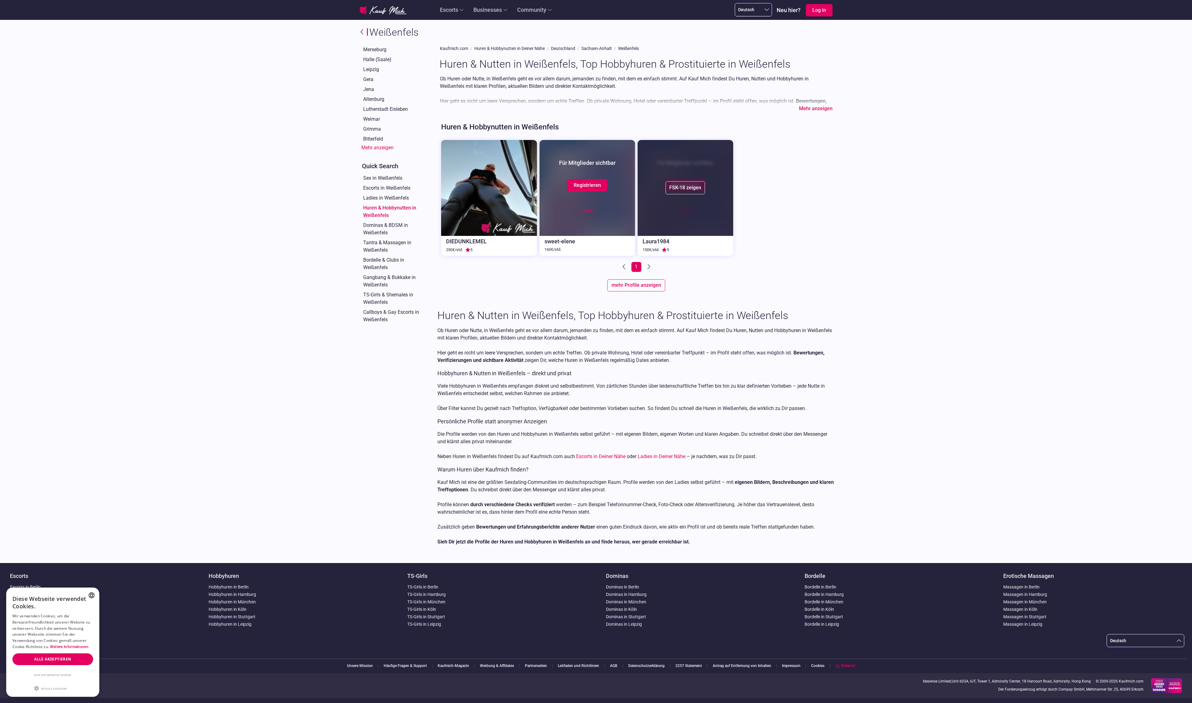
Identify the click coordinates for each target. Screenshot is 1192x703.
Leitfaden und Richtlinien (578, 666)
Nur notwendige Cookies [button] (52, 675)
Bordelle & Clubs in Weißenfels (383, 263)
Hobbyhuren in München (232, 601)
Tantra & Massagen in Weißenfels (387, 246)
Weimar (371, 119)
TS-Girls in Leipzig (424, 624)
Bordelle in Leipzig (822, 624)
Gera (368, 79)
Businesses (487, 10)
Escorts (449, 10)
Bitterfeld (373, 139)
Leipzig (371, 69)
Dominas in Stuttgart (626, 616)
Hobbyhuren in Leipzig (230, 624)
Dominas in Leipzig (624, 624)
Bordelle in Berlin (820, 586)
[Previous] (624, 267)
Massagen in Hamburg (1025, 594)
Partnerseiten (536, 666)
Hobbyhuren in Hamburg (232, 594)
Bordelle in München (824, 601)
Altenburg (373, 99)
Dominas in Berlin (622, 586)
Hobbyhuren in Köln (227, 609)
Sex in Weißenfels (382, 178)
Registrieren (587, 185)
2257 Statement (688, 666)
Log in (587, 210)
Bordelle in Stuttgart (824, 616)
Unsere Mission (360, 666)
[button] (52, 688)
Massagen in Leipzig (1022, 624)
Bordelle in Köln (819, 609)
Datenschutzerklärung (646, 666)
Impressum (791, 666)
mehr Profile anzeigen (636, 285)
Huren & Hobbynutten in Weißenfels (389, 211)
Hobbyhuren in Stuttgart (232, 616)
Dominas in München (626, 601)
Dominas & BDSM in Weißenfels (385, 229)
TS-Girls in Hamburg (426, 594)
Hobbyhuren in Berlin (229, 586)
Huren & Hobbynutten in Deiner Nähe (509, 48)
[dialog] (52, 642)
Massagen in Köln (1020, 609)
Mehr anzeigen (377, 148)
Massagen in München (1025, 601)
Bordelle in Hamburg (824, 594)
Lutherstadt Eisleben (385, 109)
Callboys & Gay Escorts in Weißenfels (391, 315)
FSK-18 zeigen (685, 188)
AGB (613, 666)
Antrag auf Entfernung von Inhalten (742, 666)
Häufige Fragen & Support (405, 666)
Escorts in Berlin (25, 586)
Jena (368, 89)
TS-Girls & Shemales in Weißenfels (388, 298)
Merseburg (374, 49)
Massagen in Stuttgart (1024, 616)
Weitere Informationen (69, 647)
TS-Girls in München (426, 601)
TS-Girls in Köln (421, 609)
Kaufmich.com (454, 48)
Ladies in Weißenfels (386, 198)
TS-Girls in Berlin (422, 586)
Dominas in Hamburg (626, 594)
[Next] (648, 267)
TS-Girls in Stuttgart (426, 616)
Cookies (817, 666)
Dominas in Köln (621, 609)
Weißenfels (628, 48)
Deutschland (563, 48)
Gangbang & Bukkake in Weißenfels (389, 281)
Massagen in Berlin (1021, 586)
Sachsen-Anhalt (596, 48)
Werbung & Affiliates (497, 666)
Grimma (372, 129)
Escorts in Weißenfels (386, 188)
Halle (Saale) (377, 59)
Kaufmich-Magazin (453, 666)
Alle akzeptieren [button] (52, 659)
